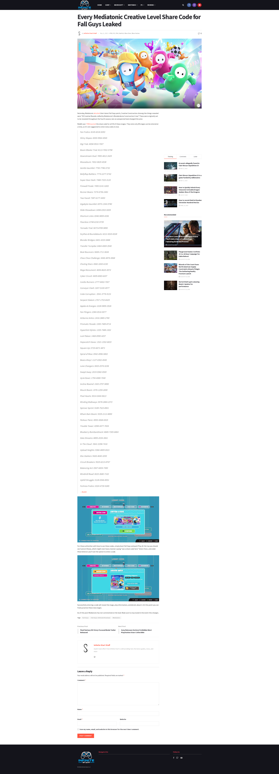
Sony (107, 5)
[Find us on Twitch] (194, 5)
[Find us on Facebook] (189, 5)
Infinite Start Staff (90, 33)
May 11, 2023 (104, 33)
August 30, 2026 (172, 245)
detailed (97, 113)
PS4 (117, 33)
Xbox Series (136, 33)
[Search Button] (183, 5)
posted (93, 124)
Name (80, 709)
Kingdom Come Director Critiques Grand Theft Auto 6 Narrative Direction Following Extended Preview (182, 239)
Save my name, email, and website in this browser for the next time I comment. (109, 729)
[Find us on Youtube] (199, 5)
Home (99, 5)
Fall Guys (85, 618)
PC (142, 5)
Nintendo (132, 5)
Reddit (84, 492)
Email (80, 719)
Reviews (150, 5)
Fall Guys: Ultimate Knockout (100, 618)
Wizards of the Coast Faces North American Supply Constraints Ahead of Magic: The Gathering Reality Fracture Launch (189, 269)
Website (123, 719)
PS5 (111, 33)
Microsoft (118, 5)
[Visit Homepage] (84, 5)
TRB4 (88, 124)
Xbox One (127, 33)
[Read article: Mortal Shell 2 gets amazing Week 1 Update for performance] (170, 285)
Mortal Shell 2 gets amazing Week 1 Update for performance (189, 284)
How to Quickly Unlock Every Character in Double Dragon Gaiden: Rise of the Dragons (189, 189)
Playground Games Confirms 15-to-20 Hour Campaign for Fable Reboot (189, 254)
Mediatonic (116, 618)
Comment (81, 680)
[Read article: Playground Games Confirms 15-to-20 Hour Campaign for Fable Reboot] (170, 255)
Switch (121, 33)
